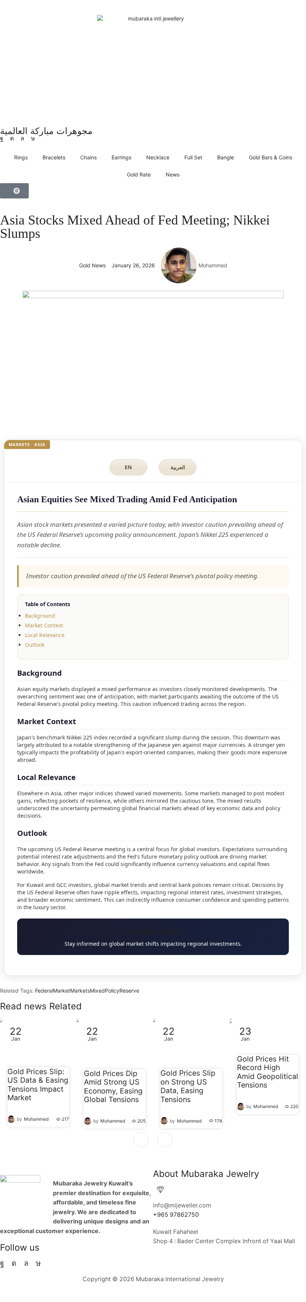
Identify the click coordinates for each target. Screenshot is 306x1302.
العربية (178, 467)
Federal (44, 990)
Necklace (157, 157)
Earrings (121, 157)
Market (61, 990)
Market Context (44, 625)
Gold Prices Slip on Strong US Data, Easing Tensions (187, 1086)
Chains (88, 157)
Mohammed (36, 1119)
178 (218, 1121)
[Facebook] (1, 138)
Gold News (92, 265)
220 (294, 1106)
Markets (80, 990)
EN (128, 467)
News (172, 174)
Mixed (97, 990)
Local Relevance (45, 635)
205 (141, 1121)
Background (40, 615)
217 (65, 1119)
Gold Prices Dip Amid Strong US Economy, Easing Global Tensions (113, 1086)
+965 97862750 (176, 1214)
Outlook (34, 644)
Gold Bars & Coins (270, 157)
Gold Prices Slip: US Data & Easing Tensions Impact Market (37, 1084)
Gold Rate (139, 174)
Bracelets (54, 157)
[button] (14, 190)
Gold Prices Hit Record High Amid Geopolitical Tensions (267, 1072)
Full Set (193, 157)
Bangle (225, 157)
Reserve (129, 990)
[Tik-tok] (33, 138)
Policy (112, 990)
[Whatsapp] (22, 138)
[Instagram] (12, 138)
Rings (21, 157)
